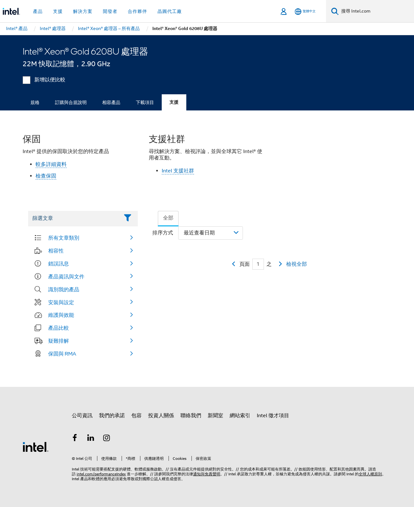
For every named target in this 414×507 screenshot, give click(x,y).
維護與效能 (61, 315)
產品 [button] (38, 11)
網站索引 (240, 415)
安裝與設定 (61, 302)
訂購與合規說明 (71, 102)
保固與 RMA (62, 353)
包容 (136, 415)
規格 (34, 102)
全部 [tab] (168, 218)
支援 (174, 102)
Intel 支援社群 (178, 171)
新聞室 (215, 415)
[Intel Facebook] (74, 439)
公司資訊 (82, 415)
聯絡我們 (190, 415)
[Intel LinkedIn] (90, 439)
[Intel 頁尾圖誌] (36, 446)
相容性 (56, 250)
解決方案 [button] (83, 11)
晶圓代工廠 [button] (170, 11)
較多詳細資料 (51, 164)
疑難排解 (58, 340)
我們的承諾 (112, 415)
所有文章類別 (63, 237)
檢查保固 (46, 176)
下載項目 (145, 102)
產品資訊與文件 (66, 276)
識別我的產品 (63, 289)
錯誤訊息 (58, 263)
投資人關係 (161, 415)
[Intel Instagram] (106, 439)
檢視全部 (296, 264)
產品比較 (58, 328)
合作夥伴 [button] (137, 11)
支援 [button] (58, 11)
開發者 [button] (110, 11)
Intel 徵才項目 (273, 415)
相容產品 (111, 102)
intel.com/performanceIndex (101, 473)
